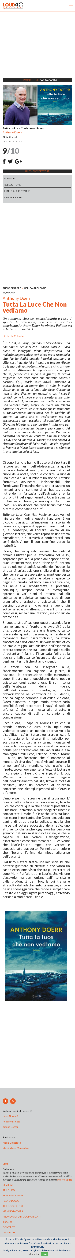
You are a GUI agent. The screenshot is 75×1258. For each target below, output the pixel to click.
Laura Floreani (11, 1116)
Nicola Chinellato (15, 336)
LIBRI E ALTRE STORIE (17, 191)
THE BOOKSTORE (12, 288)
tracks (8, 1221)
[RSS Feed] (13, 1101)
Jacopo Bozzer (10, 1126)
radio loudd (11, 1200)
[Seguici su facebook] (5, 1101)
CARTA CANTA (13, 197)
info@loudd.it (64, 1179)
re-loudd (9, 1190)
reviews (8, 1184)
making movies (13, 1211)
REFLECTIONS (12, 184)
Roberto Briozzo (11, 1121)
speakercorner (13, 1195)
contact (9, 1227)
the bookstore (13, 1205)
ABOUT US (9, 1232)
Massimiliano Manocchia (16, 1147)
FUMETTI (9, 178)
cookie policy (33, 1254)
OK (43, 1254)
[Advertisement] (37, 49)
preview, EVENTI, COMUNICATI (22, 1216)
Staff (5, 1163)
